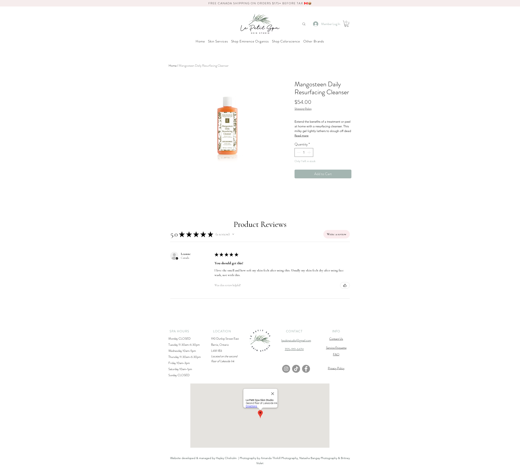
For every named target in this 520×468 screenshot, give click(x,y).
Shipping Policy (303, 108)
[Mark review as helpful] (345, 285)
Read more (302, 135)
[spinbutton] (303, 152)
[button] (346, 24)
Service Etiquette (336, 348)
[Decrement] (298, 152)
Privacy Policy (336, 368)
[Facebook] (306, 369)
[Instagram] (286, 369)
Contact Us (336, 339)
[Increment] (309, 152)
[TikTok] (296, 369)
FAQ (336, 354)
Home (173, 65)
